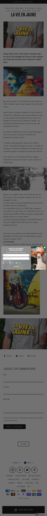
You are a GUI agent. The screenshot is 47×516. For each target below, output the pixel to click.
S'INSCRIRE (16, 266)
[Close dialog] (44, 247)
